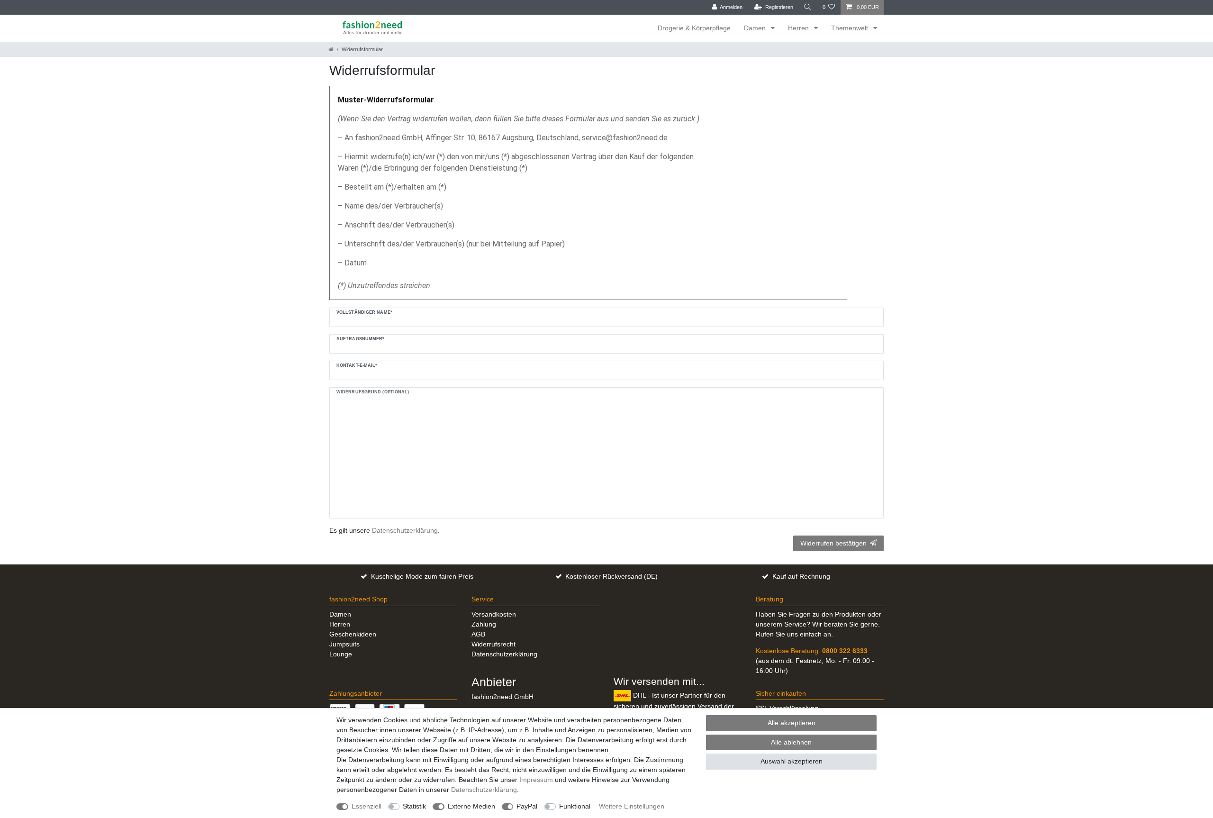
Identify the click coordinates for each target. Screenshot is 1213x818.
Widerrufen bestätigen (833, 543)
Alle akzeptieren (791, 723)
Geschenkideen (352, 634)
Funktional (574, 806)
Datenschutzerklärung (504, 654)
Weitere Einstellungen (631, 806)
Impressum (536, 779)
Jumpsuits (344, 644)
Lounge (340, 654)
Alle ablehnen (791, 742)
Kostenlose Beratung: (812, 650)
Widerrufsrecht (493, 644)
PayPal (526, 806)
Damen (756, 28)
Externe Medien (471, 806)
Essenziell (366, 806)
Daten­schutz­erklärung (484, 789)
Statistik (414, 806)
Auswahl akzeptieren (791, 761)
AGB (478, 634)
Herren (799, 28)
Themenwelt (850, 28)
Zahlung (483, 624)
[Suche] (807, 7)
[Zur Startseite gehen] (331, 49)
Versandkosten (493, 614)
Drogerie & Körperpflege (694, 28)
